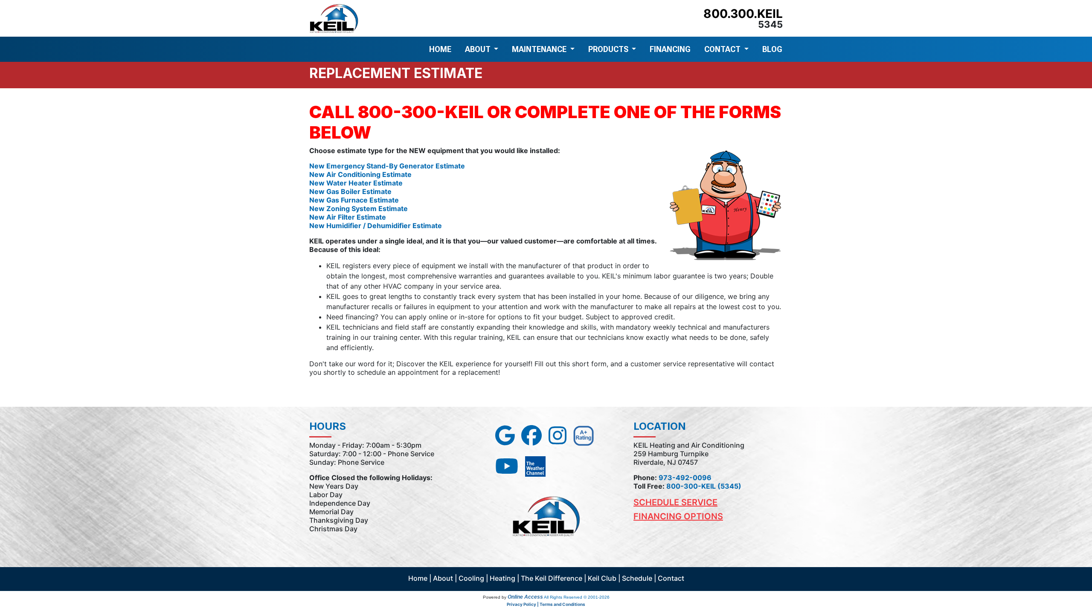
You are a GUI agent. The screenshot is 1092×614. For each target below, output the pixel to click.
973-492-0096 (685, 477)
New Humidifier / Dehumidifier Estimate (375, 225)
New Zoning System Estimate (358, 208)
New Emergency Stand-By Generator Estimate (387, 166)
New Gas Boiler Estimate (350, 191)
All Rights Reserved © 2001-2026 (577, 597)
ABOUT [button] (478, 49)
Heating (502, 578)
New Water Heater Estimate (356, 183)
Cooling (471, 578)
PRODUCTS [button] (609, 49)
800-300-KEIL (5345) (703, 486)
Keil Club (602, 578)
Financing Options (678, 516)
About (443, 578)
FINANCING (670, 49)
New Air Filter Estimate (347, 217)
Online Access (525, 597)
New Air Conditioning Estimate (360, 174)
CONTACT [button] (723, 49)
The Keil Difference (551, 578)
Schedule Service (675, 502)
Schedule (637, 578)
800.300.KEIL (743, 13)
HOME (440, 49)
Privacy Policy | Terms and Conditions (546, 604)
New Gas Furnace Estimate (354, 200)
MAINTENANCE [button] (540, 49)
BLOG (772, 49)
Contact (671, 578)
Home (417, 578)
